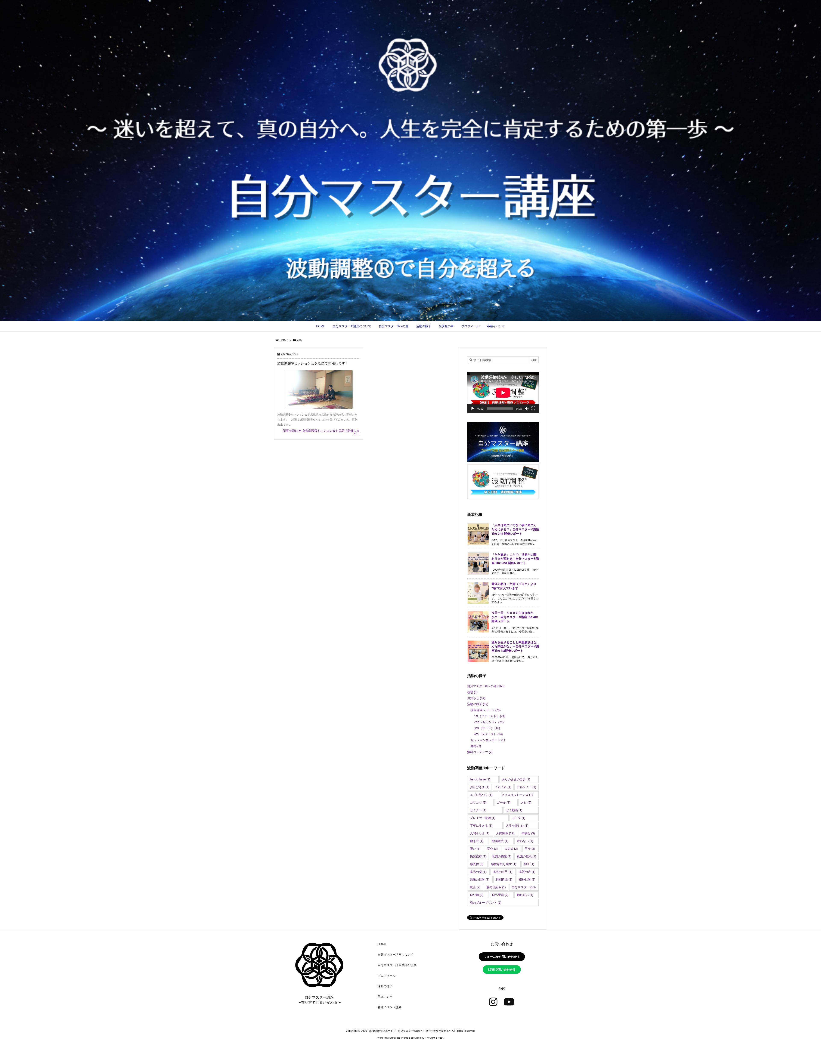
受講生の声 (385, 997)
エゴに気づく (481, 795)
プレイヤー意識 (482, 818)
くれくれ (503, 787)
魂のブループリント (485, 902)
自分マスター (524, 887)
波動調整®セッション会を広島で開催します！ (312, 363)
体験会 (528, 833)
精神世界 (527, 879)
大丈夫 (511, 849)
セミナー (478, 810)
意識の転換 (526, 856)
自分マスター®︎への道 (485, 686)
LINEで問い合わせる (502, 969)
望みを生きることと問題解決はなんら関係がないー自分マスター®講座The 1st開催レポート (515, 646)
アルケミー (526, 787)
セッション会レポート (488, 740)
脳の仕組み (496, 887)
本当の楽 (478, 872)
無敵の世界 (479, 879)
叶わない (525, 841)
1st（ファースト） (489, 716)
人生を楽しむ (517, 825)
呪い (475, 849)
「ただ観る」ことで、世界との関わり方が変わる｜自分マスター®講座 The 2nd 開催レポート (515, 558)
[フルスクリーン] (533, 408)
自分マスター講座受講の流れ (397, 965)
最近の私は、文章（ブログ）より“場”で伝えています (514, 586)
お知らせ (476, 698)
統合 (475, 887)
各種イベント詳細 (390, 1007)
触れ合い (525, 895)
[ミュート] (526, 408)
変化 (492, 849)
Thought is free (433, 1037)
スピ (526, 802)
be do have (480, 779)
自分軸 (476, 895)
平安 (530, 849)
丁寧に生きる (481, 825)
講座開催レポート (486, 710)
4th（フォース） (488, 734)
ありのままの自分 (516, 779)
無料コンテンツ (479, 752)
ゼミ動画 (514, 810)
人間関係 (505, 833)
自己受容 (500, 895)
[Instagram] (493, 1002)
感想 (472, 692)
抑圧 (529, 864)
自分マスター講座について (395, 954)
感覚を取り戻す (503, 864)
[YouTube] (509, 1002)
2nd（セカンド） (489, 722)
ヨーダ (518, 818)
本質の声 (527, 872)
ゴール (503, 802)
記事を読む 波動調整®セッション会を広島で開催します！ (321, 431)
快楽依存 (478, 856)
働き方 (476, 841)
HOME (284, 340)
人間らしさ (479, 833)
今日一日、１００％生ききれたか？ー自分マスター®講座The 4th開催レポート (515, 617)
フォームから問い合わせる (502, 957)
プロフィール (387, 976)
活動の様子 (477, 704)
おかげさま (479, 787)
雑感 (476, 746)
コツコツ (478, 802)
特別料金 (504, 879)
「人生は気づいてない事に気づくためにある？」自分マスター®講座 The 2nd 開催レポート (515, 529)
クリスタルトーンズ (517, 795)
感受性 (476, 864)
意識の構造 (501, 856)
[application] (503, 392)
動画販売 (500, 841)
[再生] (473, 408)
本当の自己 (502, 872)
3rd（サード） (487, 728)
